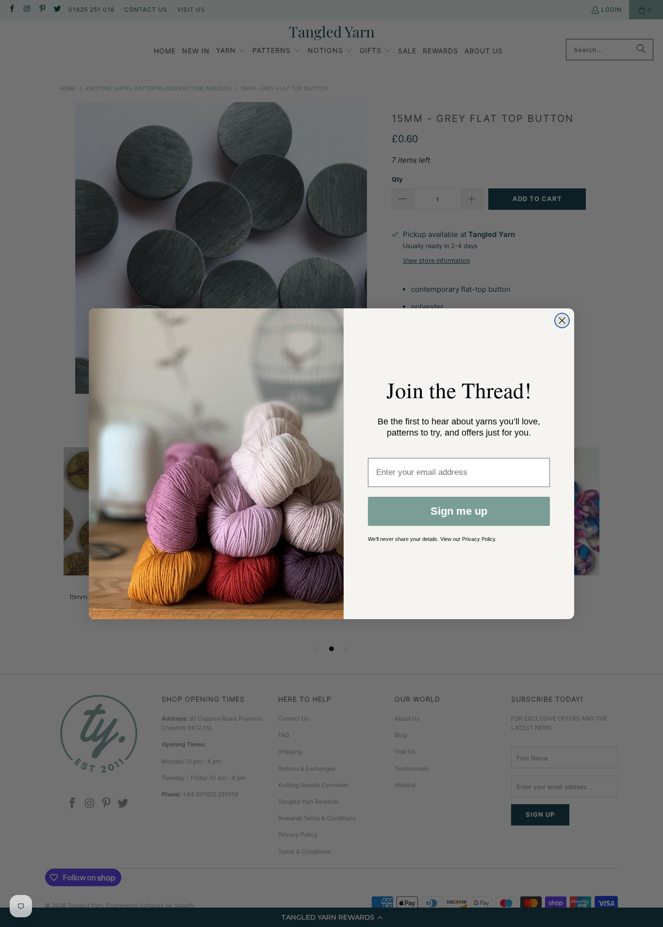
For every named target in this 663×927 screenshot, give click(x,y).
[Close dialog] (562, 320)
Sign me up (459, 511)
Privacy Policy (478, 539)
